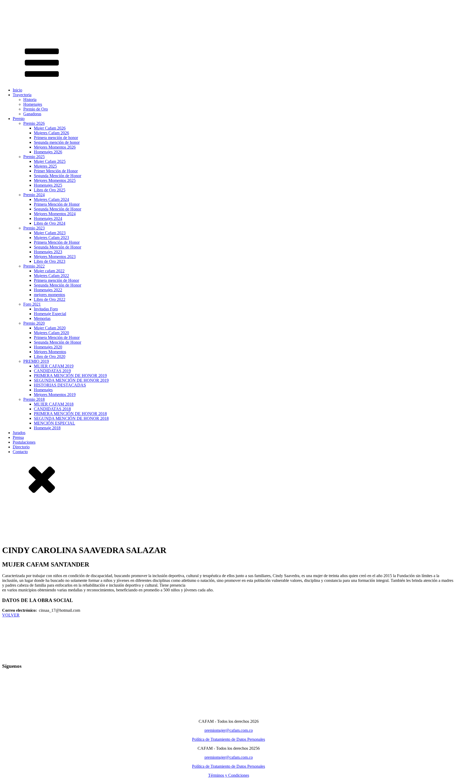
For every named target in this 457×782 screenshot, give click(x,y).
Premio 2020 (34, 323)
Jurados (19, 432)
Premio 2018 (34, 399)
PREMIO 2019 (36, 361)
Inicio (17, 90)
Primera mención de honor (56, 137)
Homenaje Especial (50, 313)
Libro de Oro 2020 (49, 356)
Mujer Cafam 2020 (50, 328)
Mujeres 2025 (45, 166)
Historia (29, 99)
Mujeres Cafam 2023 (51, 237)
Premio (19, 118)
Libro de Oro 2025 (49, 190)
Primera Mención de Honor (57, 204)
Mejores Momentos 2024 (55, 213)
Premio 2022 (34, 266)
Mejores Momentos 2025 (55, 180)
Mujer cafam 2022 (49, 271)
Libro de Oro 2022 (49, 299)
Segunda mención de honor (57, 142)
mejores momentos (49, 294)
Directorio (21, 447)
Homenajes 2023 (48, 252)
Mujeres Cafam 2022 (51, 275)
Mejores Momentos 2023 (55, 256)
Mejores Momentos (50, 351)
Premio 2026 (34, 123)
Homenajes (32, 104)
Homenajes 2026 (48, 152)
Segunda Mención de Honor (57, 175)
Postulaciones (24, 442)
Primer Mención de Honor (56, 171)
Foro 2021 (32, 304)
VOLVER (11, 615)
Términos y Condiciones (228, 775)
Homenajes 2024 (48, 218)
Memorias (42, 318)
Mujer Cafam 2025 (50, 161)
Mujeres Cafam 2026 (51, 133)
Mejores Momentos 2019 (55, 394)
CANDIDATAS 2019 (52, 371)
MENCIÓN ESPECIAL (54, 423)
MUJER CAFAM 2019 (54, 366)
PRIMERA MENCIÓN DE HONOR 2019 (70, 375)
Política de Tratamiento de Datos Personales (228, 739)
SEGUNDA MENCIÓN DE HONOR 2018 (71, 418)
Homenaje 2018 (47, 428)
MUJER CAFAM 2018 (54, 404)
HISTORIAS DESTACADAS (60, 385)
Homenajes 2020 (48, 347)
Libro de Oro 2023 (49, 261)
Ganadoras (32, 114)
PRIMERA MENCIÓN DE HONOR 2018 (70, 413)
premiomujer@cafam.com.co (228, 730)
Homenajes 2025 (48, 185)
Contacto (20, 451)
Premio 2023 (34, 228)
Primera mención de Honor (56, 280)
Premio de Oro (35, 109)
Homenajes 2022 (48, 290)
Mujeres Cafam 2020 (51, 332)
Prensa (18, 437)
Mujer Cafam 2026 (50, 128)
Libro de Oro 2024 (49, 223)
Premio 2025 (34, 156)
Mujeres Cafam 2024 (51, 199)
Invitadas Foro (46, 309)
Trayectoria (22, 95)
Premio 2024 (34, 194)
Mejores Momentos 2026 (55, 147)
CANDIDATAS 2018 (52, 409)
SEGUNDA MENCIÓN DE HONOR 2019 (71, 380)
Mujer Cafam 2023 (50, 233)
